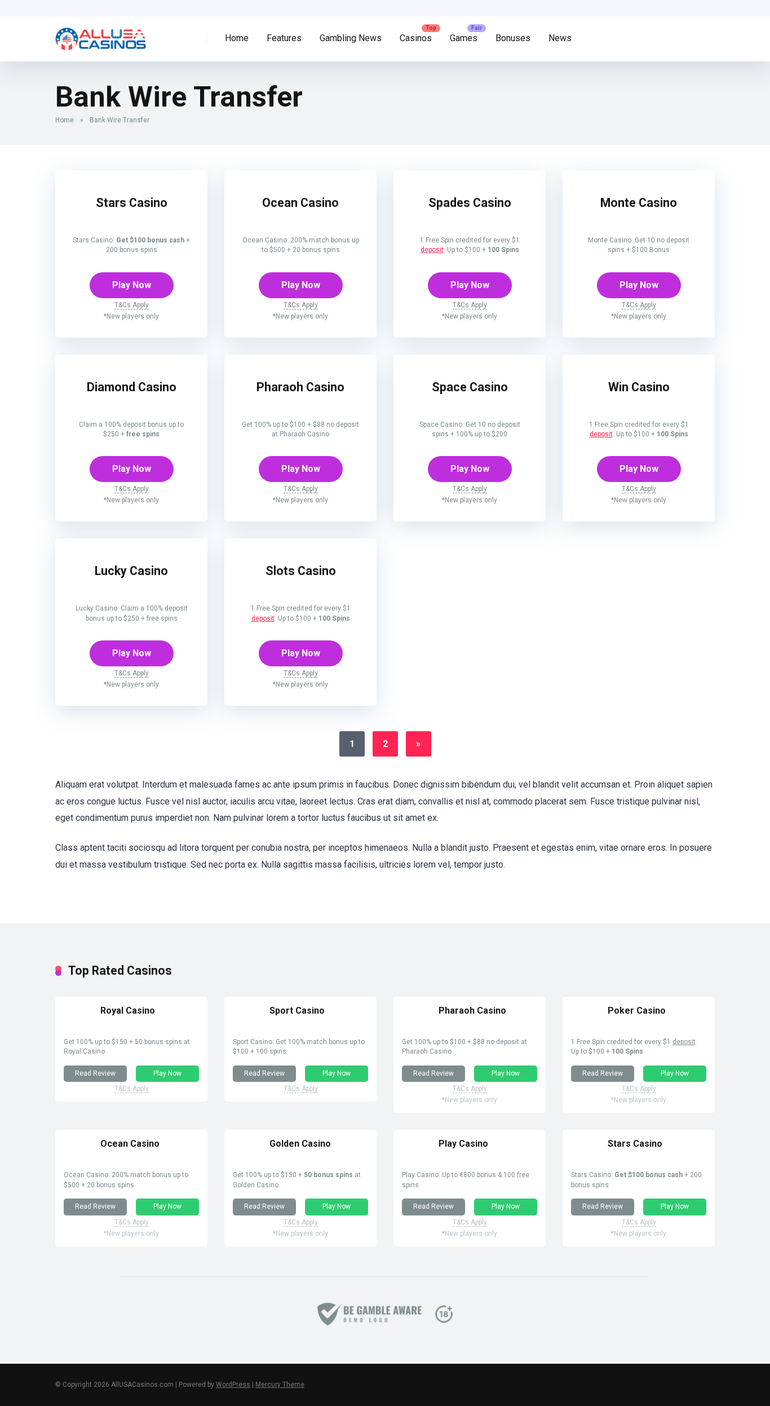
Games (463, 38)
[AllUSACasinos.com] (100, 34)
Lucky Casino (131, 571)
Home (237, 38)
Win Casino (639, 387)
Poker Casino (637, 1010)
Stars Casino (131, 203)
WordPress (233, 1385)
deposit (432, 250)
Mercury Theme (279, 1385)
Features (284, 38)
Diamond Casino (131, 387)
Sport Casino (297, 1010)
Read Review (95, 1073)
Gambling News (351, 38)
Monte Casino (638, 203)
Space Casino (470, 387)
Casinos (416, 38)
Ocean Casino (300, 203)
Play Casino (463, 1143)
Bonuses (512, 38)
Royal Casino (127, 1010)
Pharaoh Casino (300, 387)
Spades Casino (469, 203)
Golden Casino (300, 1143)
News (560, 38)
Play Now (131, 285)
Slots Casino (300, 571)
